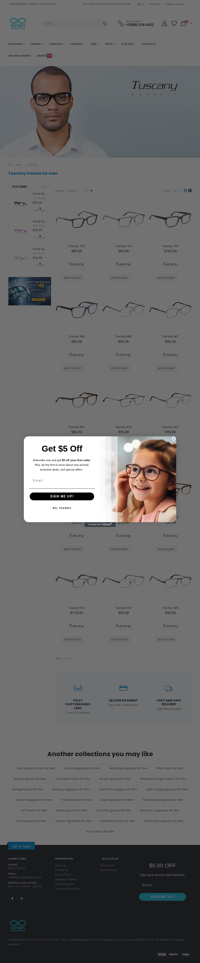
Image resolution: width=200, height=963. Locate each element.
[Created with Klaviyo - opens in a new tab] (100, 524)
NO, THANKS (62, 508)
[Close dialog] (173, 438)
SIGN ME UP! (62, 496)
